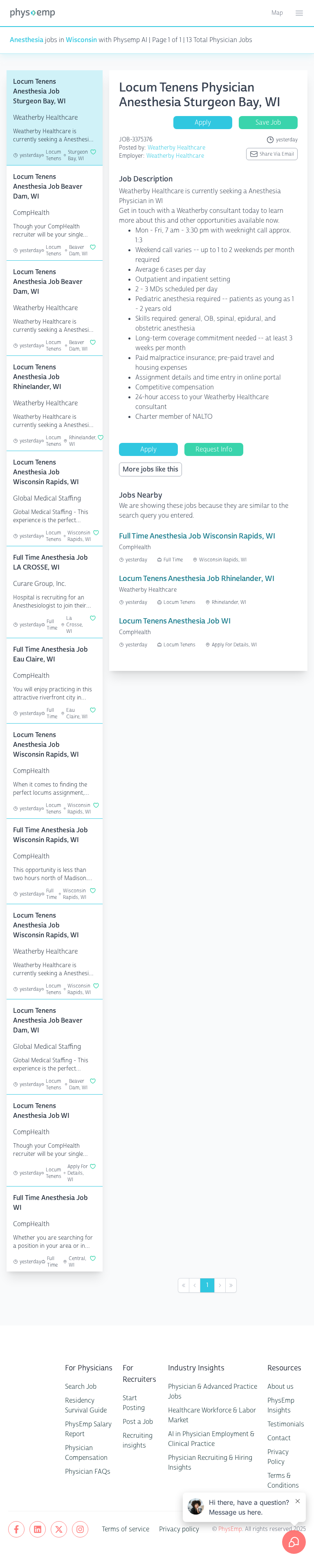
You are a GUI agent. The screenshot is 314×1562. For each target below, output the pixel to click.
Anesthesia (26, 40)
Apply (203, 122)
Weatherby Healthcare (176, 148)
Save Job (268, 122)
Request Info (213, 449)
